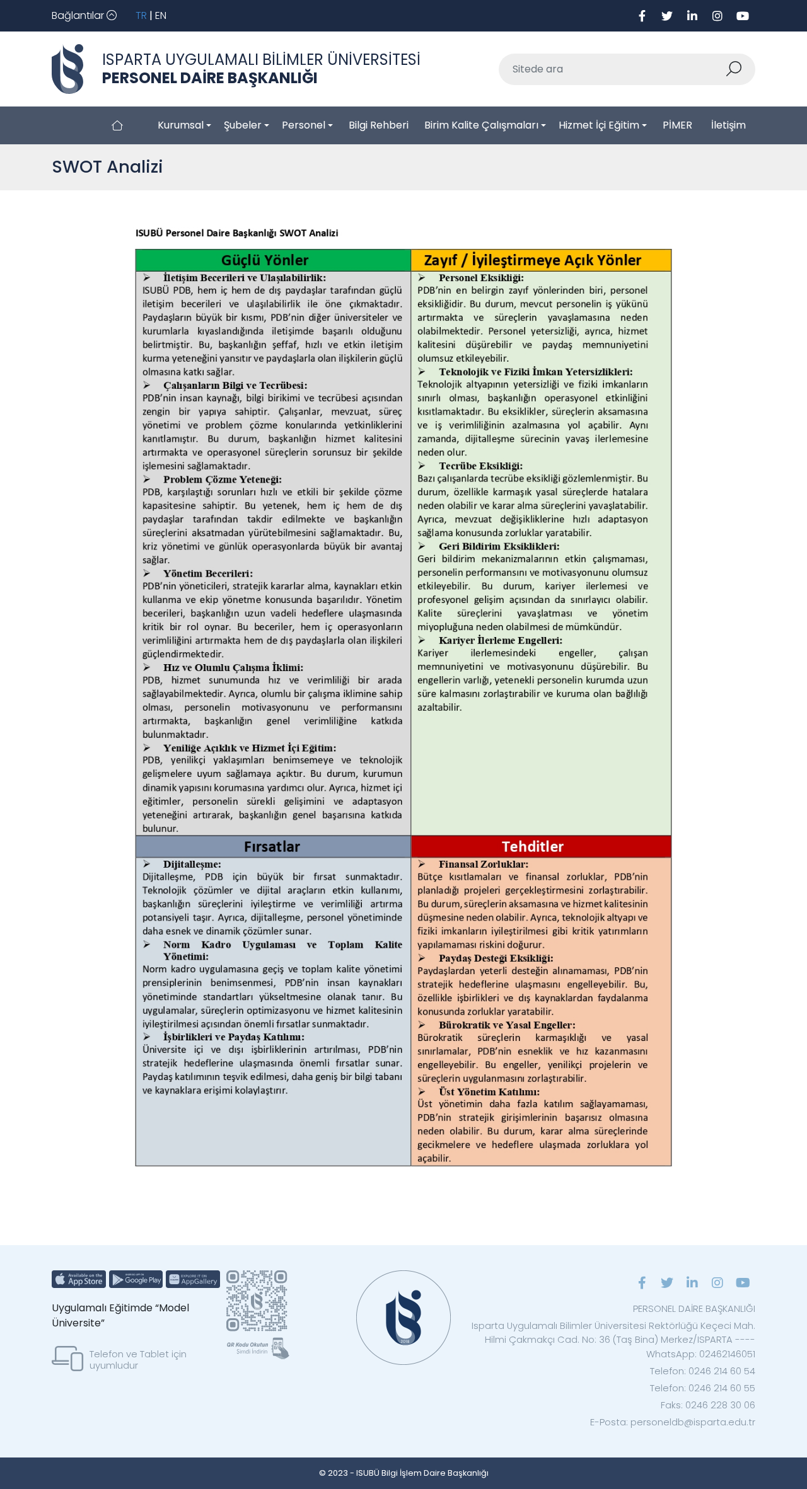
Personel (303, 125)
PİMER (677, 125)
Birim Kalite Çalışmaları (481, 125)
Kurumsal (181, 125)
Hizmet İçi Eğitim (599, 125)
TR (141, 15)
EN (160, 15)
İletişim (728, 125)
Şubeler (243, 125)
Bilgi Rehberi (379, 125)
